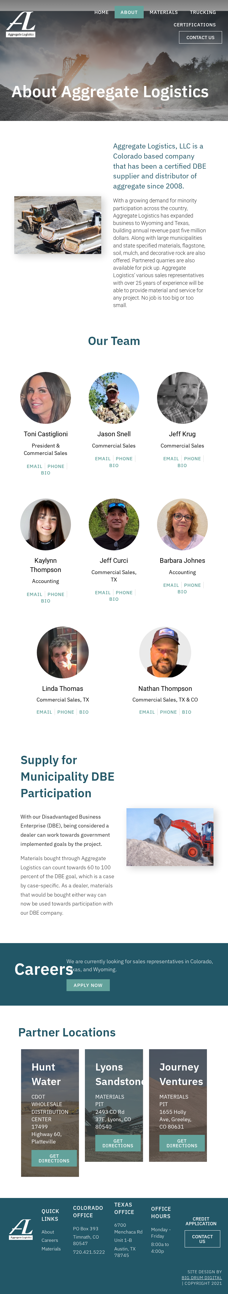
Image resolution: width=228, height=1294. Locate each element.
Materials (164, 12)
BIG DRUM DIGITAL (202, 1277)
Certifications (195, 25)
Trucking (203, 12)
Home (101, 12)
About (129, 12)
